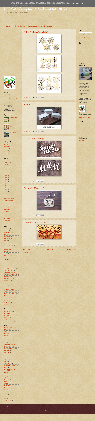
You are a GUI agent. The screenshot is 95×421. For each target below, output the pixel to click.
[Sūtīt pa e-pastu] (37, 97)
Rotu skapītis (7, 299)
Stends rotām (7, 379)
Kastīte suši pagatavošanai (10, 278)
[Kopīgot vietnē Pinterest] (43, 97)
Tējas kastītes (7, 302)
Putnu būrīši (6, 315)
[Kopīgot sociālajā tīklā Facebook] (42, 97)
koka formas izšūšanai (9, 391)
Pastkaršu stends (8, 363)
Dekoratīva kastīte (8, 262)
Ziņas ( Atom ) (29, 252)
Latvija (5, 357)
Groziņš (5, 342)
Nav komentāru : (27, 97)
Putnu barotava (7, 218)
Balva (5, 331)
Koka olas (6, 234)
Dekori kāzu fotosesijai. (34, 138)
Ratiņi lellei (6, 244)
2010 (6, 191)
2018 (6, 175)
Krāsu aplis (6, 354)
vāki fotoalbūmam (8, 400)
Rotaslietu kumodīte (8, 297)
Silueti (5, 372)
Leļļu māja (6, 240)
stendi (5, 398)
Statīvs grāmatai (7, 376)
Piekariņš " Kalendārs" (34, 188)
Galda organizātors (8, 340)
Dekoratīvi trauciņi (8, 146)
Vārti (5, 387)
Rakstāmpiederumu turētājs (10, 365)
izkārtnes (6, 151)
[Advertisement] (31, 18)
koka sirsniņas (7, 209)
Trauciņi (5, 383)
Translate (89, 34)
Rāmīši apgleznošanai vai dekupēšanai (9, 370)
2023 (6, 160)
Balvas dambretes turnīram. (36, 222)
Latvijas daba (81, 140)
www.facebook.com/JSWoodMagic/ (11, 98)
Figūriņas (6, 148)
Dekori (5, 335)
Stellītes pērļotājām (8, 377)
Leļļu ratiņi (6, 242)
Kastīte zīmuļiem (7, 280)
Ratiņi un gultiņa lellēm (9, 245)
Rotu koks (6, 367)
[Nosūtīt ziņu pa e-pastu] (33, 97)
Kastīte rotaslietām (8, 276)
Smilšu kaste (7, 317)
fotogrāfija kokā (7, 205)
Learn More (76, 3)
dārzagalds (6, 319)
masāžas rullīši (7, 392)
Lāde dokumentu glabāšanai (10, 289)
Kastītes (27, 104)
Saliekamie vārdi (7, 249)
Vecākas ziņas (71, 249)
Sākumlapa (8, 26)
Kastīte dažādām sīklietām (10, 268)
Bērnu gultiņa (7, 228)
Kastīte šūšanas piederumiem (10, 282)
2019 (6, 173)
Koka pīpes (6, 350)
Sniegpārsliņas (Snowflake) (36, 31)
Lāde (5, 287)
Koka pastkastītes (8, 311)
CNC (5, 144)
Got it (83, 3)
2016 (6, 179)
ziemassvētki (6, 222)
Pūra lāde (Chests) (14, 117)
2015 (6, 181)
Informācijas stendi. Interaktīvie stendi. (40, 26)
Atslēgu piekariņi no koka (9, 327)
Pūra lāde (6, 295)
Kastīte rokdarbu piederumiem (10, 274)
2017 (6, 177)
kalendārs (6, 389)
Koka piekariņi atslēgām (9, 348)
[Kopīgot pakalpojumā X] (40, 97)
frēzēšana (6, 150)
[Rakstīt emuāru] (38, 97)
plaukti (5, 396)
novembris (7, 162)
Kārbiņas (6, 285)
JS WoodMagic (83, 113)
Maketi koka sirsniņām (8, 200)
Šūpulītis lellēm (7, 255)
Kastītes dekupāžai (8, 283)
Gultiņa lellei (6, 230)
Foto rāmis (6, 339)
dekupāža (6, 304)
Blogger (53, 410)
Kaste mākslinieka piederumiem (11, 263)
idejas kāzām (6, 207)
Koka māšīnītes (7, 232)
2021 (6, 169)
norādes (5, 153)
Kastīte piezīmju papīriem (9, 272)
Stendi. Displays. (20, 26)
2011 (6, 189)
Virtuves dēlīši (7, 385)
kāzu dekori (6, 211)
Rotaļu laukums (7, 247)
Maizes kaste (7, 291)
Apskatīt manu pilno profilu (84, 117)
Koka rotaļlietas (7, 238)
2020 (6, 171)
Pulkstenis (6, 202)
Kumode (6, 356)
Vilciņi (5, 251)
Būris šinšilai (7, 333)
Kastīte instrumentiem (9, 270)
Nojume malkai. (13, 132)
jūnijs (6, 164)
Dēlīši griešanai (7, 337)
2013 (6, 185)
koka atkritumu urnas (8, 320)
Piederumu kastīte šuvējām (10, 293)
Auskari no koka (7, 329)
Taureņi (5, 381)
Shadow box (6, 300)
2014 (6, 183)
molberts (6, 253)
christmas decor (7, 220)
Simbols (5, 374)
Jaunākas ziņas (26, 249)
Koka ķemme (7, 352)
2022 (6, 166)
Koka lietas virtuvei (8, 346)
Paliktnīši (6, 359)
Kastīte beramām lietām (9, 267)
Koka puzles (6, 236)
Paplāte (5, 361)
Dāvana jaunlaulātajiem (9, 198)
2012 (6, 187)
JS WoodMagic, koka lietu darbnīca (35, 8)
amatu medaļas (7, 204)
